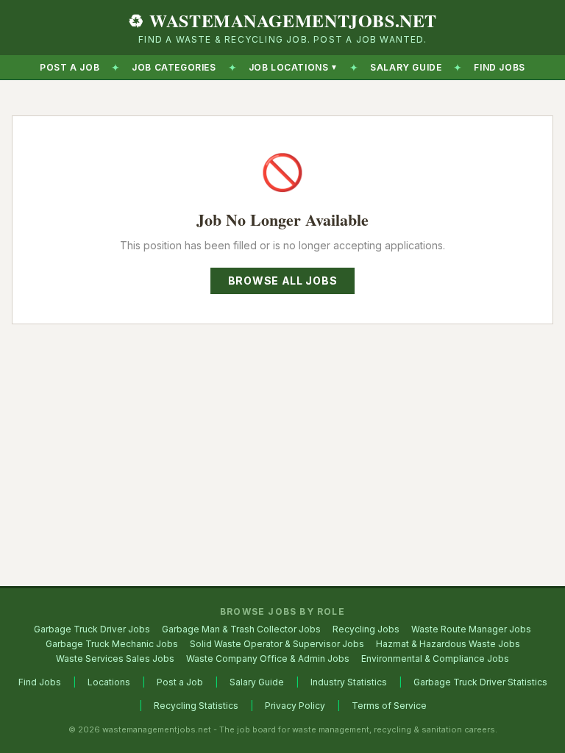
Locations (109, 682)
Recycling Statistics (196, 705)
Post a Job (180, 682)
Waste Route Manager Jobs (471, 629)
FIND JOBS (499, 67)
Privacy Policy (295, 705)
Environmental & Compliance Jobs (435, 658)
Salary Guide (257, 682)
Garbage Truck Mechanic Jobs (112, 643)
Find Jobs (39, 682)
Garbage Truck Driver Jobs (92, 629)
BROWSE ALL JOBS (283, 280)
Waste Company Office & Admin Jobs (267, 658)
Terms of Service (389, 705)
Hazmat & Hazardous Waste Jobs (448, 643)
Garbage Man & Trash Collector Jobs (241, 629)
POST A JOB (69, 67)
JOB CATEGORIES (174, 67)
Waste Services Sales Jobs (115, 658)
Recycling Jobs (366, 629)
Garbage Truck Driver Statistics (480, 682)
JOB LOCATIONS (293, 67)
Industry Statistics (348, 682)
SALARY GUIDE (405, 67)
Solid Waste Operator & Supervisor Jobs (277, 643)
